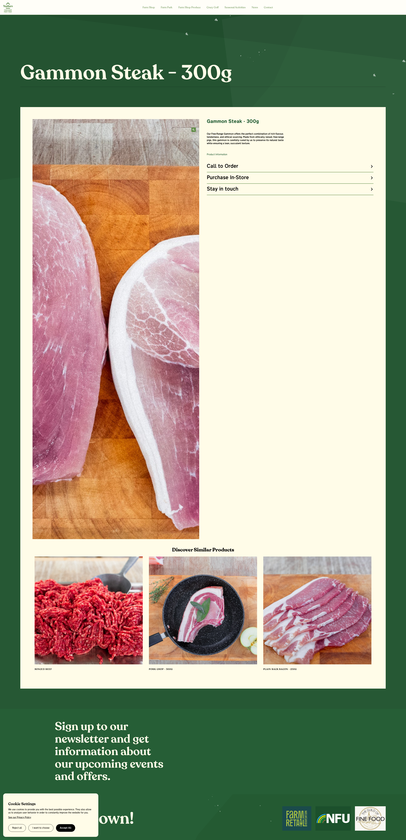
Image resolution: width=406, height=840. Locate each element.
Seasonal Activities (235, 7)
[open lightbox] (193, 129)
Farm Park (166, 7)
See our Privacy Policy (19, 817)
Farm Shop (149, 7)
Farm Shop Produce (189, 7)
